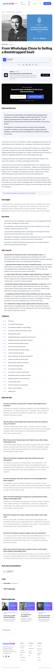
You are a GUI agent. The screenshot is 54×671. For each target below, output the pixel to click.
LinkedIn (13, 583)
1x (50, 59)
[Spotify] (26, 64)
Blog (21, 654)
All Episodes (6, 630)
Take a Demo (45, 75)
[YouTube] (30, 64)
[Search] (40, 3)
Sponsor (35, 3)
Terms (38, 657)
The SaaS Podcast (10, 12)
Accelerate (31, 648)
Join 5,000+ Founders (35, 96)
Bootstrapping (21, 193)
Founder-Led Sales (30, 193)
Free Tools (22, 660)
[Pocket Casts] (36, 64)
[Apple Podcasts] (23, 64)
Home (3, 12)
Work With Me (29, 3)
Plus (30, 655)
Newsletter (22, 657)
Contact (39, 645)
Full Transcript (9, 589)
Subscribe (47, 3)
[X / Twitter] (3, 656)
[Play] (4, 59)
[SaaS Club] (8, 3)
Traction (30, 645)
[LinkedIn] (6, 656)
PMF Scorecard (23, 3)
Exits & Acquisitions (12, 193)
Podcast (16, 3)
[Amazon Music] (33, 64)
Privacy (39, 660)
